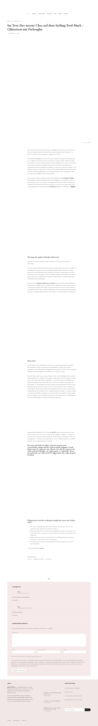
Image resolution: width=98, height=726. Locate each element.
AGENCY (66, 13)
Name (13, 650)
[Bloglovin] (60, 684)
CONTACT (24, 720)
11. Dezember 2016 (11, 33)
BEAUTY (28, 13)
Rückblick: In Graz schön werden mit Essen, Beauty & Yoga (52, 708)
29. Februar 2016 (47, 695)
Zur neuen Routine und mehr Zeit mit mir (73, 696)
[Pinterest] (90, 1)
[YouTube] (55, 684)
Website (65, 649)
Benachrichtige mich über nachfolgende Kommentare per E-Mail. (26, 656)
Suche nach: (67, 707)
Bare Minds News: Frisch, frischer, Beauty (73, 699)
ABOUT (60, 13)
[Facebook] (85, 1)
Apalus (73, 186)
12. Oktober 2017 (47, 710)
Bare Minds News (68, 692)
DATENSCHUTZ (16, 720)
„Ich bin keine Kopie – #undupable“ (72, 688)
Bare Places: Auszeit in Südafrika (52, 701)
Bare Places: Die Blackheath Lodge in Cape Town (52, 693)
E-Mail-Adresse (41, 650)
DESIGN (34, 13)
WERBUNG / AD (17, 21)
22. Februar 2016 (47, 702)
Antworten (15, 600)
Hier (54, 453)
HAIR (12, 21)
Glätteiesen (49, 559)
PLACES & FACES (41, 13)
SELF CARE (49, 13)
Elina (18, 33)
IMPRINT (9, 720)
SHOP (55, 13)
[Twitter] (86, 1)
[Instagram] (88, 1)
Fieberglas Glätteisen (39, 559)
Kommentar (15, 632)
